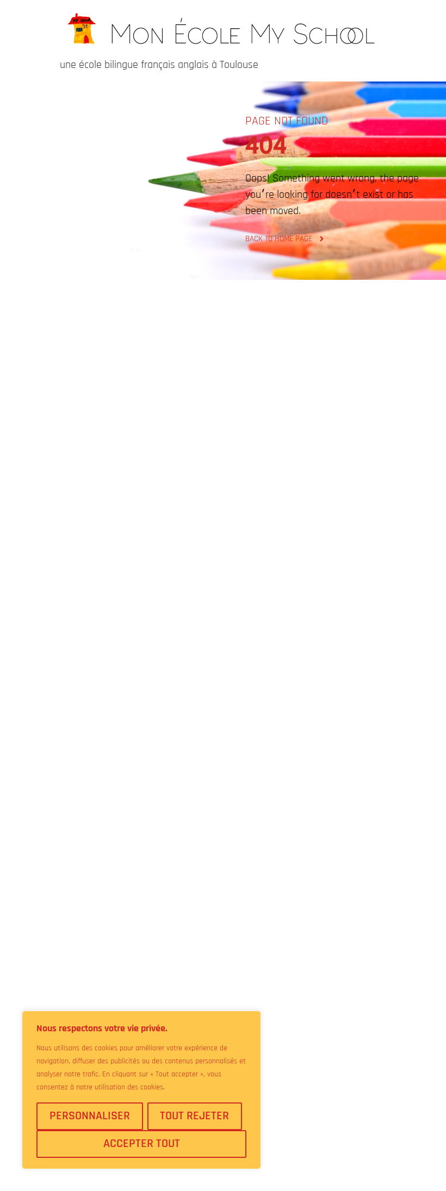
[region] (141, 1090)
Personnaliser (89, 1116)
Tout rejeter (194, 1116)
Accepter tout (141, 1143)
